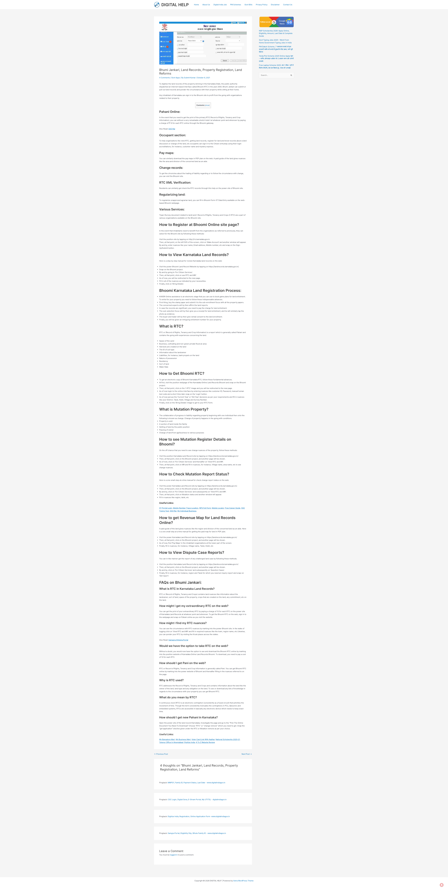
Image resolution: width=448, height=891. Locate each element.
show (207, 105)
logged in (174, 855)
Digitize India (189, 742)
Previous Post (161, 754)
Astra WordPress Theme (243, 881)
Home (196, 4)
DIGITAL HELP (175, 4)
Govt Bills (248, 4)
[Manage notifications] (442, 885)
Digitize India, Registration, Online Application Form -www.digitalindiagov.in (199, 816)
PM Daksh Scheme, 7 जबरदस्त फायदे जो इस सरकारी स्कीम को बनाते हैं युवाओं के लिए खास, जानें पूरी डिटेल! (276, 49)
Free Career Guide (232, 508)
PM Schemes (235, 4)
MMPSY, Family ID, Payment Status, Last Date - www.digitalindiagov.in (196, 782)
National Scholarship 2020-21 (228, 739)
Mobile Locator (218, 508)
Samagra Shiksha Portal (178, 640)
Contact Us (287, 4)
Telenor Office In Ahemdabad (171, 742)
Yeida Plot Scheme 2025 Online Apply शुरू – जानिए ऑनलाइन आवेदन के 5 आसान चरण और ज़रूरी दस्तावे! (276, 58)
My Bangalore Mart (167, 739)
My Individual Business (186, 511)
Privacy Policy (261, 4)
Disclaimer (275, 4)
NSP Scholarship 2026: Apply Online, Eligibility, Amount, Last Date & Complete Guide (275, 33)
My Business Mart (183, 739)
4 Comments (164, 78)
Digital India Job (220, 4)
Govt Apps (175, 78)
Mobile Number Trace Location (185, 508)
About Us (206, 4)
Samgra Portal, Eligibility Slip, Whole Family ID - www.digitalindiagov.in (197, 833)
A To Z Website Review (205, 742)
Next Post (247, 754)
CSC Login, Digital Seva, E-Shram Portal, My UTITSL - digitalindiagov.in (197, 799)
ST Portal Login (165, 508)
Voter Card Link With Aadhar (203, 739)
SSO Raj (171, 129)
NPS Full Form (205, 508)
